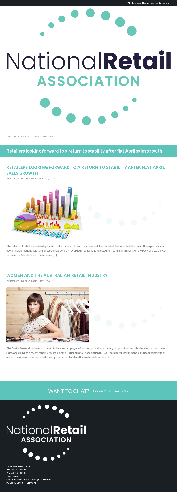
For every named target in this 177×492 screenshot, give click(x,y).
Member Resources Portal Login (150, 2)
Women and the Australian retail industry (57, 275)
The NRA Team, (28, 178)
